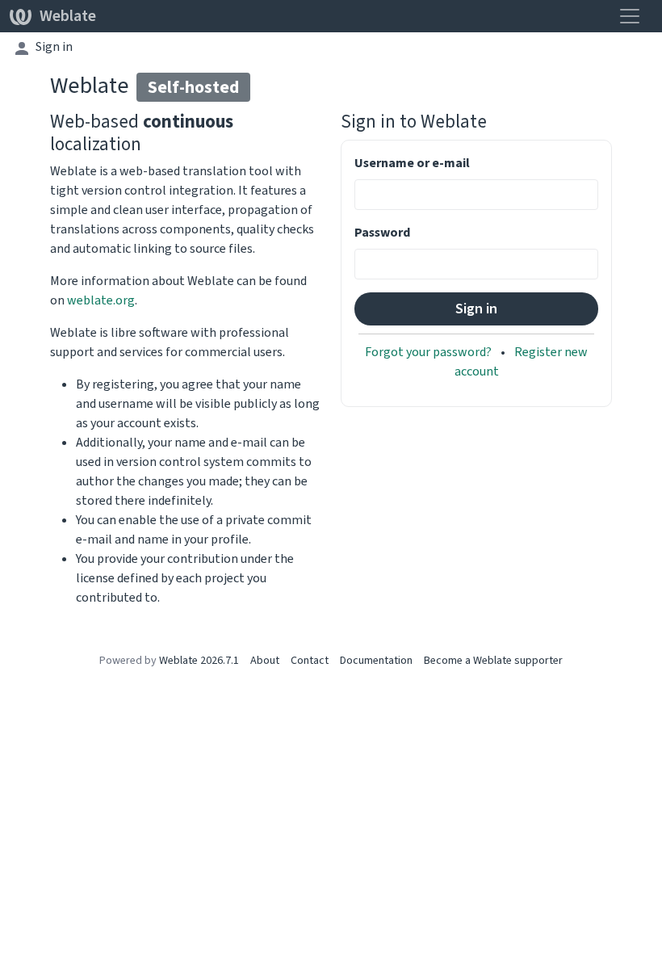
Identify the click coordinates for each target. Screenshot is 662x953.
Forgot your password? (429, 351)
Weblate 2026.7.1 (199, 660)
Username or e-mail (412, 162)
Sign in (54, 46)
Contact (310, 660)
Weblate (68, 16)
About (264, 660)
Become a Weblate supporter (493, 660)
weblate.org (101, 300)
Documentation (376, 660)
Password (382, 232)
